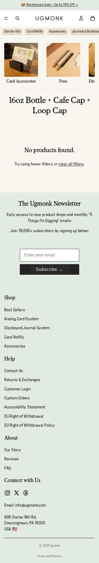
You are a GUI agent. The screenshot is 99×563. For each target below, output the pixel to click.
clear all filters (71, 164)
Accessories (57, 31)
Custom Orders (17, 398)
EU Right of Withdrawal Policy (29, 426)
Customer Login (17, 389)
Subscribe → (49, 269)
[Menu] (6, 18)
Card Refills (35, 31)
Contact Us (13, 371)
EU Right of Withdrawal (23, 416)
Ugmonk (55, 545)
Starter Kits (12, 31)
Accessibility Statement (24, 407)
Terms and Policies (49, 556)
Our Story (12, 450)
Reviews (11, 459)
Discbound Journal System (27, 328)
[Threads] (26, 493)
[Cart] (92, 18)
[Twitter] (16, 493)
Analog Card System (21, 319)
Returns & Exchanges (22, 380)
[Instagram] (7, 493)
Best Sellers (14, 310)
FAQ (7, 468)
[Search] (17, 18)
